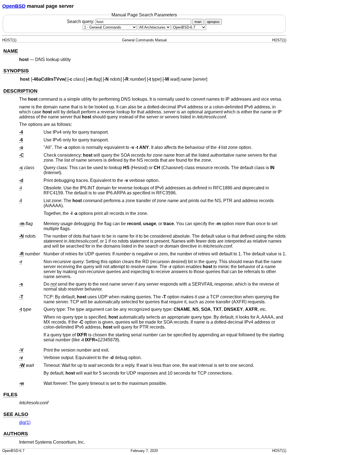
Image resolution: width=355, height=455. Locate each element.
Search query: (81, 21)
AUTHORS (15, 433)
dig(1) (25, 422)
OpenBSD (14, 6)
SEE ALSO (15, 414)
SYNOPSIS (16, 70)
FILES (10, 394)
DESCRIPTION (20, 91)
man (197, 22)
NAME (10, 51)
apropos (213, 22)
